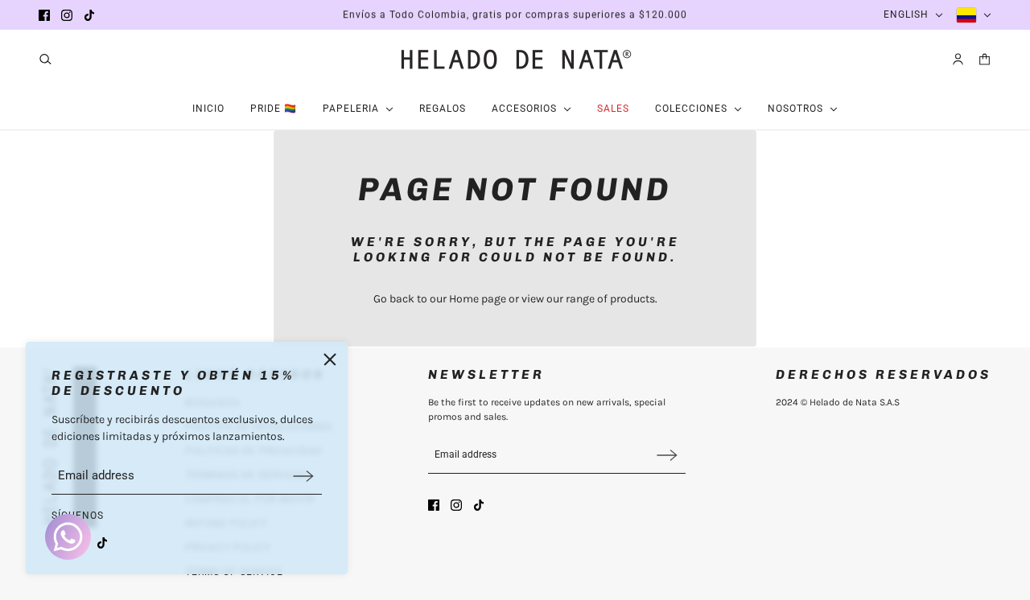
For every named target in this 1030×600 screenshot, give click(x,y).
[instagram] (67, 15)
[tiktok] (89, 15)
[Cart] (984, 59)
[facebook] (44, 15)
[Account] (958, 59)
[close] (330, 359)
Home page (477, 299)
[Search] (45, 59)
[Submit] (303, 476)
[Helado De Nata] (515, 59)
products (632, 299)
